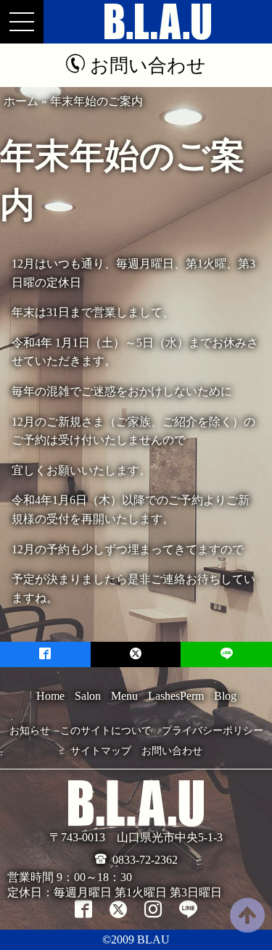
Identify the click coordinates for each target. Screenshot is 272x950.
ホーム (21, 101)
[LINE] (188, 909)
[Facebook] (83, 909)
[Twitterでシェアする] (136, 654)
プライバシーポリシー (212, 730)
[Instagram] (153, 909)
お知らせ (29, 730)
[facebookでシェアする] (45, 654)
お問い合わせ (171, 750)
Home (50, 696)
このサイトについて (106, 730)
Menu (124, 696)
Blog (225, 696)
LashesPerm (176, 696)
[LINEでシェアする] (226, 654)
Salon (88, 696)
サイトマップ (100, 750)
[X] (118, 909)
